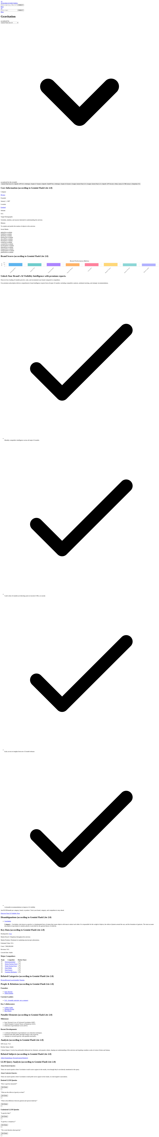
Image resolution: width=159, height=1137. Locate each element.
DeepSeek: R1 (136, 184)
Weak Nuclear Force (11, 966)
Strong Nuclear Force (11, 964)
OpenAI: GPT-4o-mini (108, 184)
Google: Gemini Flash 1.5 (94, 184)
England (3, 207)
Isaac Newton (8, 991)
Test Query (4, 1087)
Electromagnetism (10, 962)
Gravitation (7, 921)
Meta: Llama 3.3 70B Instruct (123, 184)
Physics (3, 195)
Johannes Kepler (9, 1009)
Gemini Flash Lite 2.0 (7, 184)
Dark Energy (8, 970)
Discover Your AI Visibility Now (10, 913)
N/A (10, 934)
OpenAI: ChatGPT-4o (47, 184)
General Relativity (22, 1058)
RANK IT (20, 5)
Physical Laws (9, 980)
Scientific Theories (19, 980)
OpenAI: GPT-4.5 (19, 184)
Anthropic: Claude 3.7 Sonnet (33, 184)
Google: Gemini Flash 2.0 (79, 184)
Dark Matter (8, 968)
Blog (2, 7)
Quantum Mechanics (11, 972)
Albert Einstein (8, 993)
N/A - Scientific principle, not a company (16, 1000)
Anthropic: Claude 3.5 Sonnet (63, 184)
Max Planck (7, 1011)
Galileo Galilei (8, 1007)
